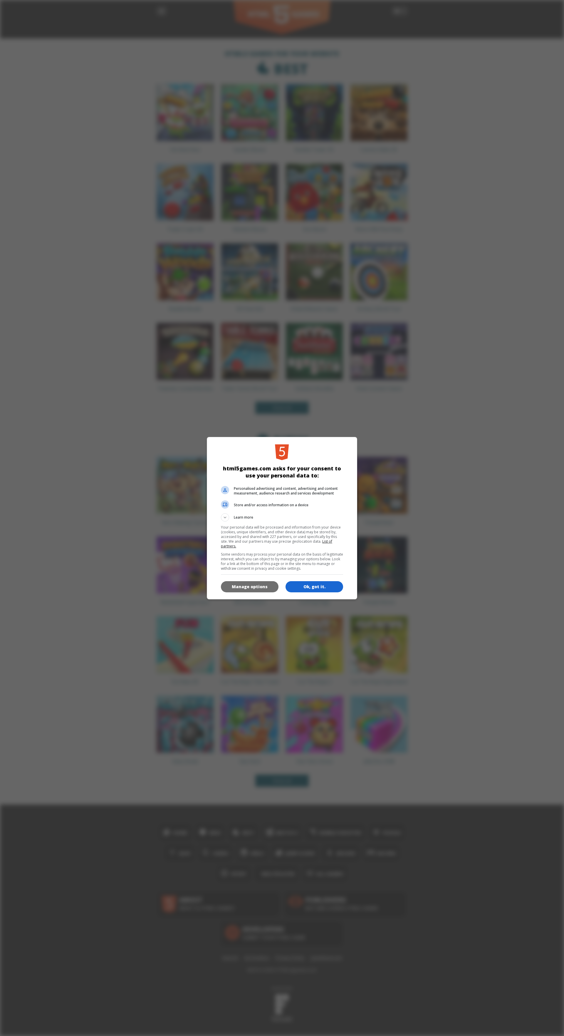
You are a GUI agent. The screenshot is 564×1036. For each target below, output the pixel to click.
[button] (282, 517)
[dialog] (282, 518)
